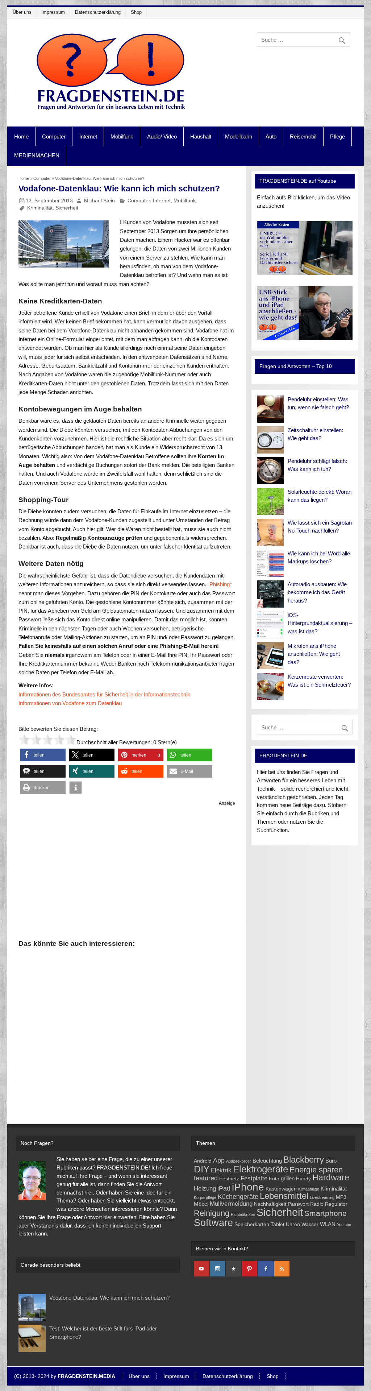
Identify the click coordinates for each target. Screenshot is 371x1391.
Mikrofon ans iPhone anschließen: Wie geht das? (314, 654)
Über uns (22, 12)
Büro (331, 1161)
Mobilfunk (122, 136)
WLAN (327, 1224)
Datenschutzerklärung (98, 12)
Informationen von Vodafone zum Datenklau (70, 703)
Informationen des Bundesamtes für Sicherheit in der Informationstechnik (104, 694)
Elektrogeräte (260, 1169)
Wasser (309, 1224)
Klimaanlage (308, 1189)
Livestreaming (322, 1197)
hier (107, 1217)
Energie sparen (316, 1169)
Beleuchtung (267, 1161)
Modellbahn (238, 136)
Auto (271, 136)
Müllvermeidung (231, 1203)
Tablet (277, 1224)
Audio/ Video (162, 136)
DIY (201, 1169)
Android (203, 1161)
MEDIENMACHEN (36, 155)
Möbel (201, 1204)
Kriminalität (40, 208)
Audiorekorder (238, 1161)
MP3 (341, 1197)
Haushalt (200, 136)
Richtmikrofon (243, 1214)
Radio (317, 1204)
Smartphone (325, 1213)
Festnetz (229, 1178)
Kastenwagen (281, 1189)
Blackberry (303, 1159)
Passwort (298, 1204)
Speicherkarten (251, 1224)
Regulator (336, 1204)
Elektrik (221, 1170)
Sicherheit (66, 208)
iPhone (248, 1187)
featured (206, 1178)
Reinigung (211, 1213)
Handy (303, 1178)
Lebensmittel (284, 1196)
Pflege (337, 136)
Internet (88, 136)
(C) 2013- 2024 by (64, 1376)
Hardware (330, 1177)
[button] (43, 755)
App (219, 1160)
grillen (288, 1178)
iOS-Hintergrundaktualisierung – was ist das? (320, 623)
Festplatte (254, 1178)
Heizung (205, 1188)
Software (213, 1222)
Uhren (293, 1224)
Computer (54, 136)
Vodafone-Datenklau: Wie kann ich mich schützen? (109, 1298)
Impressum (53, 12)
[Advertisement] (126, 871)
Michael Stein (99, 200)
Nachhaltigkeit (270, 1204)
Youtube (344, 1224)
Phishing (219, 584)
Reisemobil (303, 136)
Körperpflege (205, 1197)
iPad (223, 1188)
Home (21, 136)
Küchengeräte (238, 1196)
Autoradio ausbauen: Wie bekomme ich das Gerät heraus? (317, 592)
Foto (274, 1178)
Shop (136, 12)
